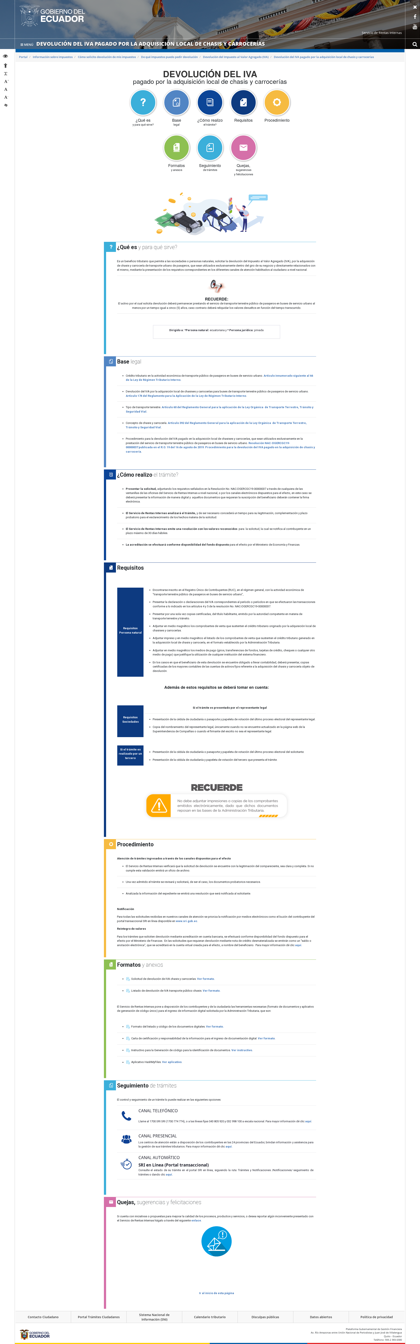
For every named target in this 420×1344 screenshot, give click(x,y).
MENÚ (28, 44)
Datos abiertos (321, 1317)
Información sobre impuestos (53, 57)
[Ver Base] (176, 102)
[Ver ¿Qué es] (143, 102)
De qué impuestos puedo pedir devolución (169, 57)
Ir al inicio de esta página (216, 1293)
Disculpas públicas (265, 1317)
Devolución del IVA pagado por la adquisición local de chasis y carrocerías (324, 57)
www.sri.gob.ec (186, 921)
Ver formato (266, 1038)
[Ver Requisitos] (243, 102)
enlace (196, 1220)
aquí (308, 1121)
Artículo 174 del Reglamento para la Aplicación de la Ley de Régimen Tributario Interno (186, 395)
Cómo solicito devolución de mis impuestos (107, 57)
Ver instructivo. (242, 1050)
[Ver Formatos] (176, 148)
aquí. (298, 945)
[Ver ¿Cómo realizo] (210, 102)
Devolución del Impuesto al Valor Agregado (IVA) (236, 57)
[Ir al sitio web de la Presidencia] (34, 1334)
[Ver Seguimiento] (210, 148)
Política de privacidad (376, 1317)
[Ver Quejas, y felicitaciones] (243, 148)
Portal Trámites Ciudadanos (99, 1317)
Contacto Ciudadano (43, 1317)
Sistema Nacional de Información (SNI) (154, 1317)
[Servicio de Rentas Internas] (52, 16)
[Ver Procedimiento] (277, 102)
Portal (23, 57)
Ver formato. (206, 978)
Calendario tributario (210, 1317)
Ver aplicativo (172, 1062)
